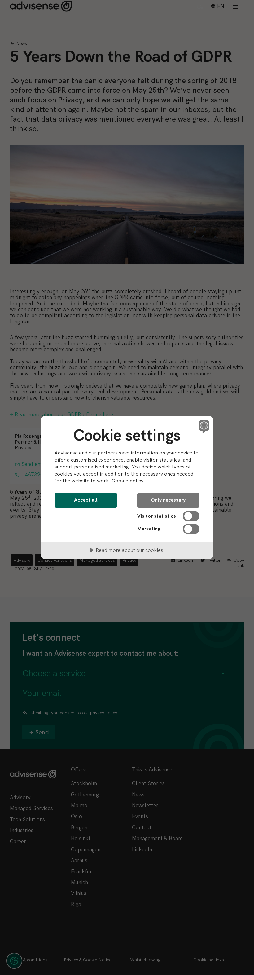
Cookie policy (127, 480)
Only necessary (168, 500)
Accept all (86, 500)
